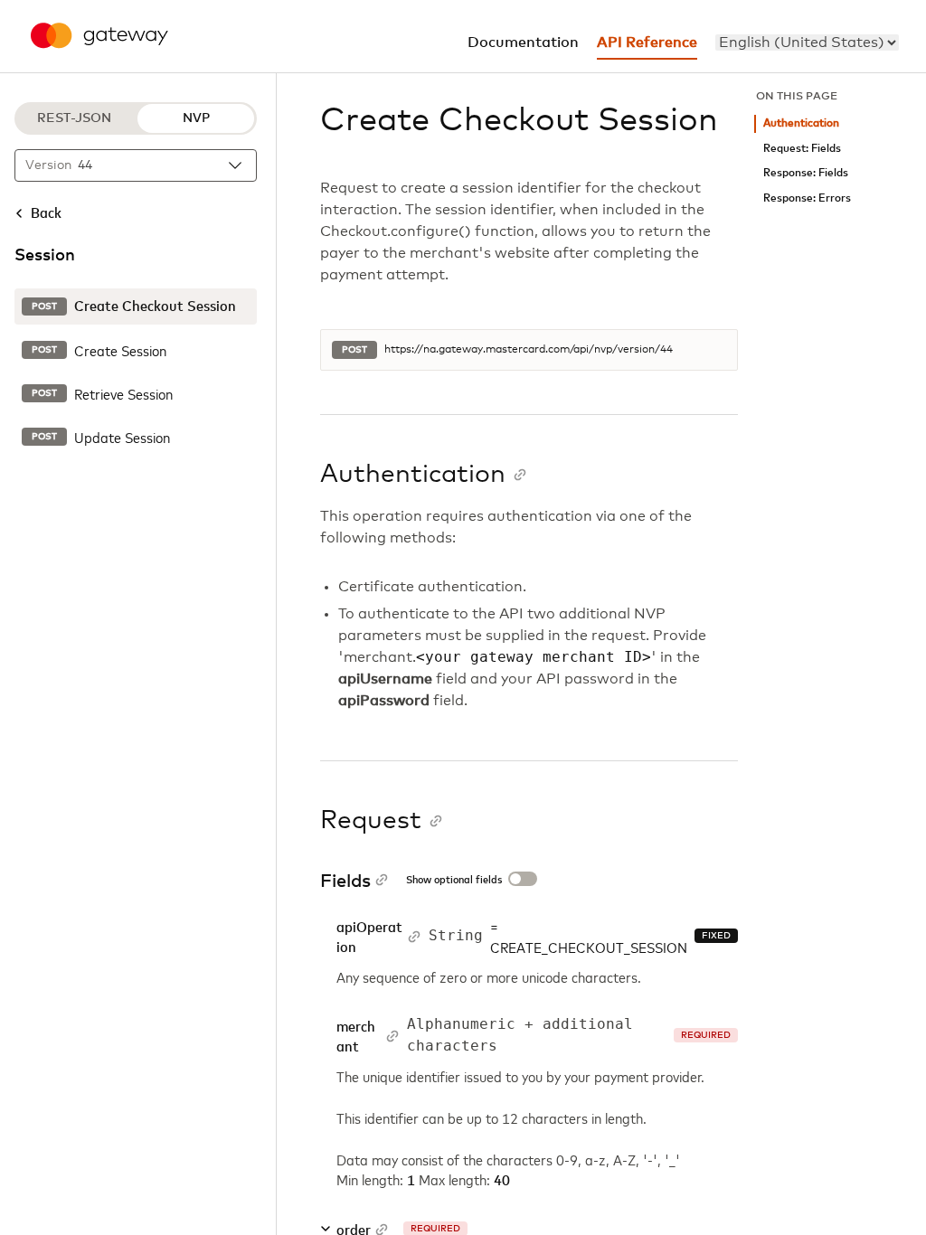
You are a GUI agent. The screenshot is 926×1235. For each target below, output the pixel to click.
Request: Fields (802, 149)
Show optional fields (454, 880)
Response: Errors (807, 198)
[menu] (807, 42)
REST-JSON (74, 118)
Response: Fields (805, 173)
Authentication (801, 123)
